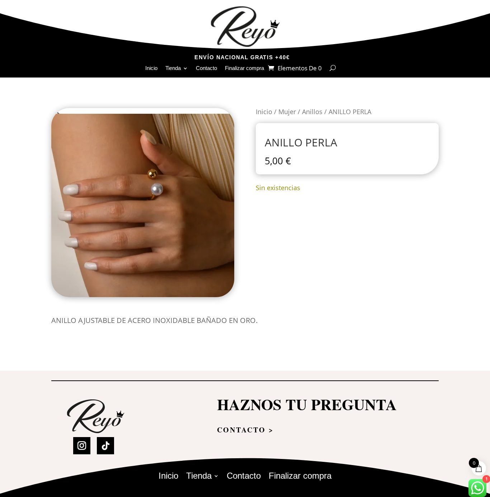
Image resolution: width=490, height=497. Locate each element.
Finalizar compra (244, 68)
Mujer (287, 111)
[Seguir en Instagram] (81, 445)
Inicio (151, 68)
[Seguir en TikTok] (105, 445)
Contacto (206, 68)
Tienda (173, 68)
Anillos (312, 111)
